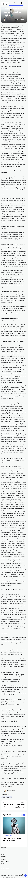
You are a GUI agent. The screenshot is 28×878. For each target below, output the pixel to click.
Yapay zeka (9, 797)
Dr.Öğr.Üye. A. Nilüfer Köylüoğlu (10, 843)
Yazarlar (2, 865)
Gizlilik (2, 852)
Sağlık (3, 797)
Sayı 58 (21, 4)
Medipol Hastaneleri (5, 868)
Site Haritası (3, 863)
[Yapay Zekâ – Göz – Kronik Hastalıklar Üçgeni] (14, 825)
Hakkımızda (3, 847)
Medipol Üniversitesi (5, 861)
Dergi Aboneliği (4, 849)
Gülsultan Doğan (11, 19)
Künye (2, 854)
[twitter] (4, 870)
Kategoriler (3, 859)
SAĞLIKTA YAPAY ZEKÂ (14, 4)
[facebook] (1, 870)
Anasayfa (5, 4)
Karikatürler (3, 856)
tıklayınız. (23, 778)
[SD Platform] (3, 3)
